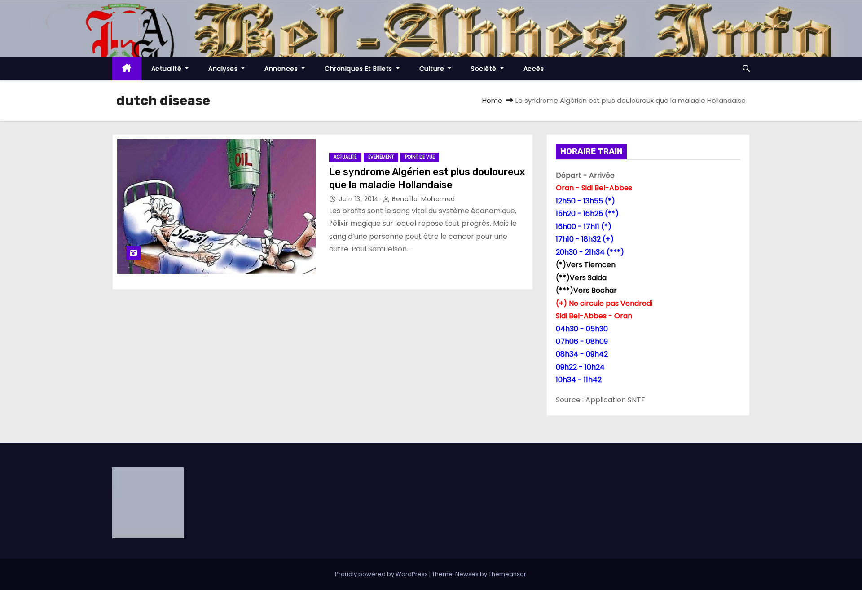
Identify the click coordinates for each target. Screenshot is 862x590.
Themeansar (507, 574)
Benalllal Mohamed (422, 198)
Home (492, 100)
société (484, 68)
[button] (746, 68)
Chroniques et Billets (359, 68)
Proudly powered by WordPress (382, 574)
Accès (533, 68)
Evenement (381, 157)
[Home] (126, 68)
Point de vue (420, 157)
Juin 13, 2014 (360, 198)
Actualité (167, 68)
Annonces (282, 68)
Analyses (224, 68)
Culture (432, 68)
